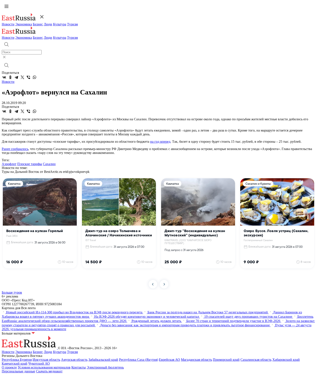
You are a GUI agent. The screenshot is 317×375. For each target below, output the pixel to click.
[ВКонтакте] (4, 77)
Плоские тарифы (29, 164)
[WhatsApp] (34, 77)
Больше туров (12, 292)
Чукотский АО (39, 363)
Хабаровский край (286, 359)
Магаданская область (196, 359)
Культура (59, 24)
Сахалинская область (255, 359)
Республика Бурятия (17, 359)
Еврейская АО (169, 359)
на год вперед (160, 141)
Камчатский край (14, 363)
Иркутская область (46, 359)
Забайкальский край (103, 359)
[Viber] (28, 77)
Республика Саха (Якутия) (138, 359)
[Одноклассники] (10, 77)
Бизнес (38, 24)
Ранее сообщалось (15, 149)
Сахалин (49, 164)
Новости (8, 24)
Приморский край (226, 359)
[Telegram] (16, 77)
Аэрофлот (9, 164)
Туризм (72, 24)
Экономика (23, 24)
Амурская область (74, 359)
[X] (22, 77)
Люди (48, 24)
